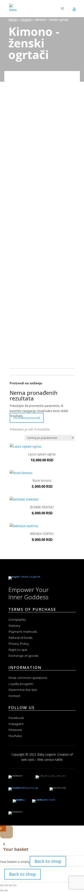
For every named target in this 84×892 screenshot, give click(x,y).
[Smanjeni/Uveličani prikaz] (1, 885)
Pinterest (15, 730)
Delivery (14, 626)
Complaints (17, 620)
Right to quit (17, 650)
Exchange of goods (23, 656)
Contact (14, 696)
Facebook (16, 718)
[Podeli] (10, 885)
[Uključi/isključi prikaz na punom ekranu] (6, 885)
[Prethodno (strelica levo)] (1, 890)
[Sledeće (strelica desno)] (6, 890)
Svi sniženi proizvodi (26, 418)
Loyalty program (20, 684)
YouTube (15, 736)
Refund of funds (20, 638)
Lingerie (26, 20)
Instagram (16, 724)
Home (12, 20)
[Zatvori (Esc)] (14, 885)
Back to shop (47, 861)
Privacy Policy (18, 644)
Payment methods (22, 632)
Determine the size (22, 690)
